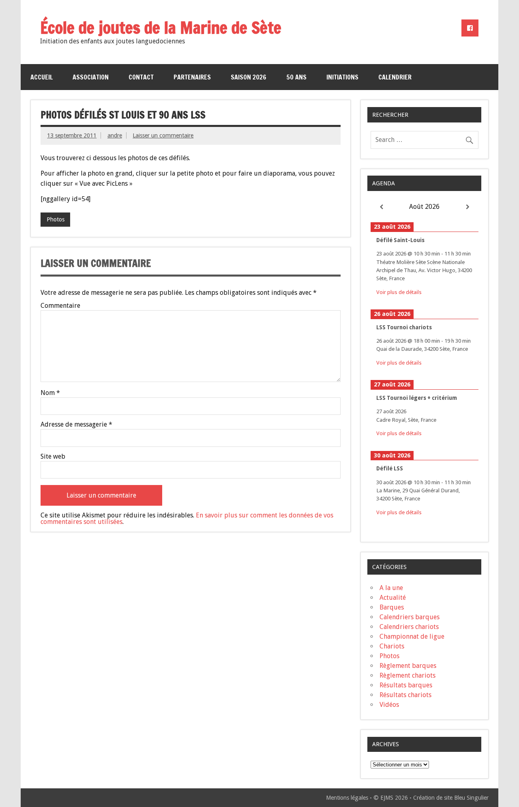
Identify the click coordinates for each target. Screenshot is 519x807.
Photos (55, 219)
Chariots (392, 646)
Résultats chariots (405, 695)
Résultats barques (406, 685)
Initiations (342, 77)
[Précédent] (381, 207)
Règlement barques (408, 666)
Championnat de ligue (412, 636)
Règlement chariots (407, 675)
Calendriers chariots (409, 627)
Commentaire (60, 306)
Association (91, 77)
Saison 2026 (248, 77)
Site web (53, 456)
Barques (392, 607)
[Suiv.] (467, 207)
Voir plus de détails (399, 292)
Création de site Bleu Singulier (451, 797)
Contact (141, 77)
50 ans (296, 77)
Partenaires (192, 77)
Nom (50, 393)
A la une (391, 588)
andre (114, 135)
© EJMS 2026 (390, 797)
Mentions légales (347, 797)
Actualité (393, 597)
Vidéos (389, 704)
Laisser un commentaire (163, 135)
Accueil (41, 77)
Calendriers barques (410, 617)
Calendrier (395, 77)
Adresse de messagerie (76, 424)
